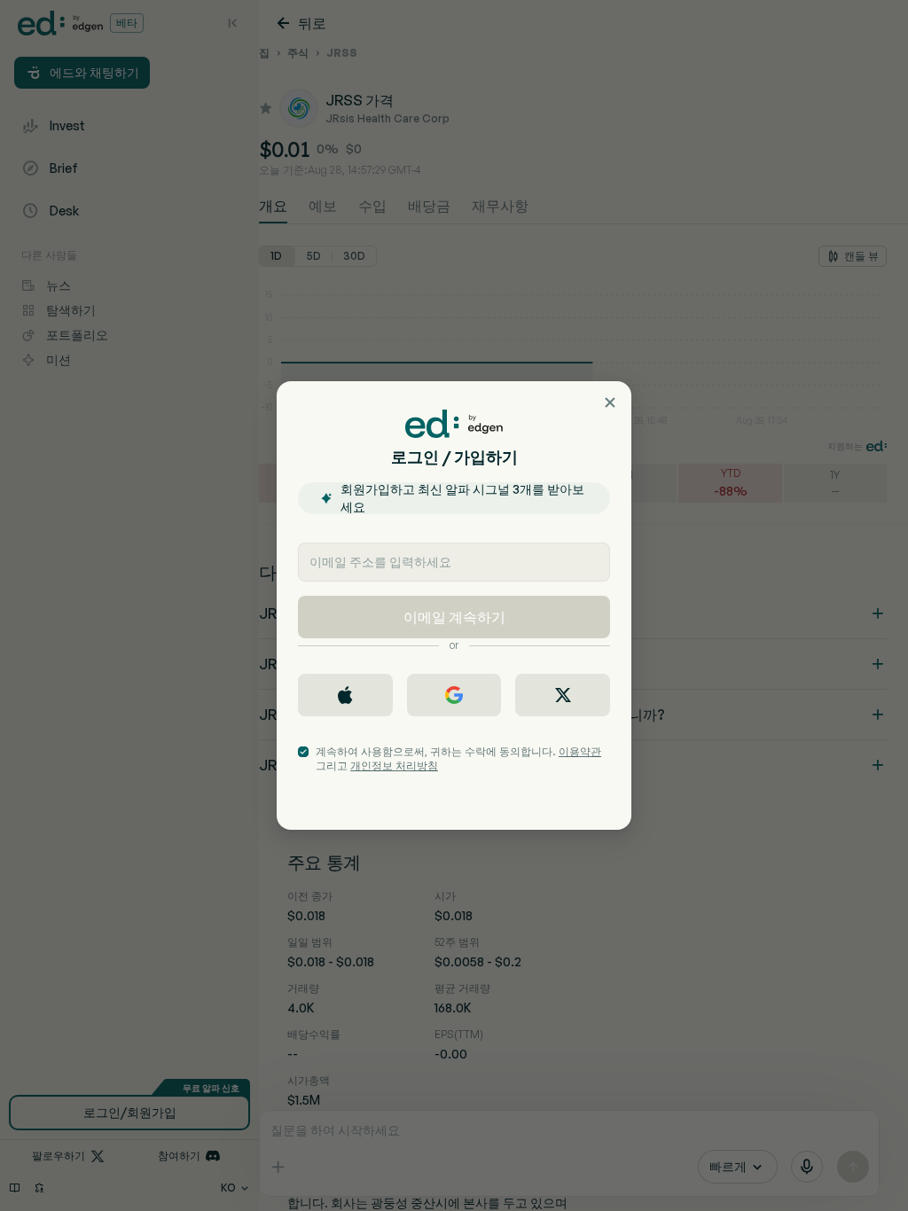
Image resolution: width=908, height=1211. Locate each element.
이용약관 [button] (580, 751)
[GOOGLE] (454, 695)
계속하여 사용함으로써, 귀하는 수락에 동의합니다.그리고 (458, 758)
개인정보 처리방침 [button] (394, 765)
